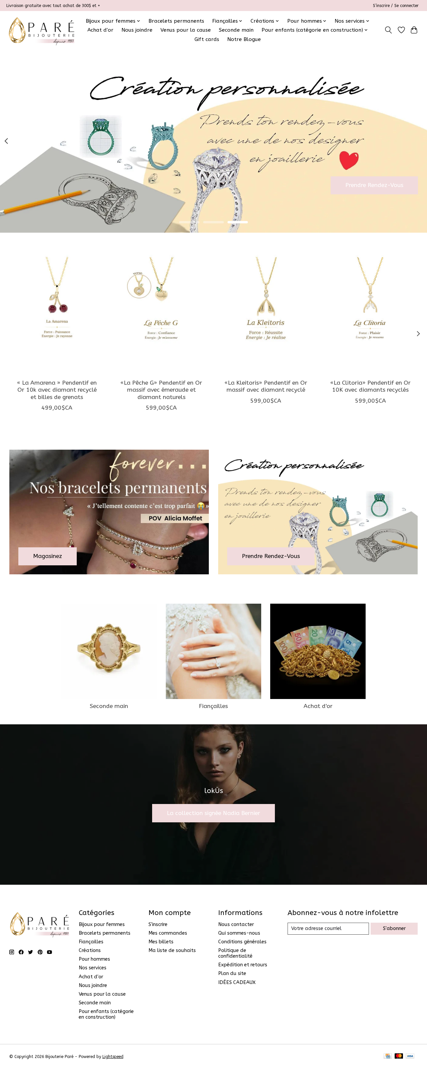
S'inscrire (157, 924)
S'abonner (394, 928)
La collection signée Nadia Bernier (213, 813)
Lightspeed (112, 1056)
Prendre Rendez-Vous (374, 185)
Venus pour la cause (185, 30)
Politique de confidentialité (235, 953)
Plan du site (232, 973)
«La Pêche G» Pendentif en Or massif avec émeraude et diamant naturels (161, 389)
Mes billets (160, 942)
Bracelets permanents (176, 21)
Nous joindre (136, 30)
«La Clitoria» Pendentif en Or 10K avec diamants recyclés (370, 386)
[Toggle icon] (388, 30)
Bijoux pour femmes (102, 924)
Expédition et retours (242, 965)
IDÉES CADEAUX (237, 982)
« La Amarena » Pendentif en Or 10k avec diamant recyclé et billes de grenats (57, 389)
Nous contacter (236, 924)
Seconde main (236, 30)
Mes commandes (167, 933)
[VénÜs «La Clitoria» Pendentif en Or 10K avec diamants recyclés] (370, 310)
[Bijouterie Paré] (41, 30)
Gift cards (206, 39)
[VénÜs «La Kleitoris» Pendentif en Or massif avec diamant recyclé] (266, 310)
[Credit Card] (388, 1056)
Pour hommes (94, 959)
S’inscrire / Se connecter (396, 5)
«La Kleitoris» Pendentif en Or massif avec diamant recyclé (265, 386)
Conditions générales (242, 942)
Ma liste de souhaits (172, 950)
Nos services (92, 968)
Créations (90, 950)
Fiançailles (213, 706)
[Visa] (410, 1056)
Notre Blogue (244, 39)
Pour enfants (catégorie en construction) (106, 1014)
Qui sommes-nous (239, 933)
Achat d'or (100, 30)
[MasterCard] (399, 1056)
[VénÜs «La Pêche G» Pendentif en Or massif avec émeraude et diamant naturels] (161, 310)
